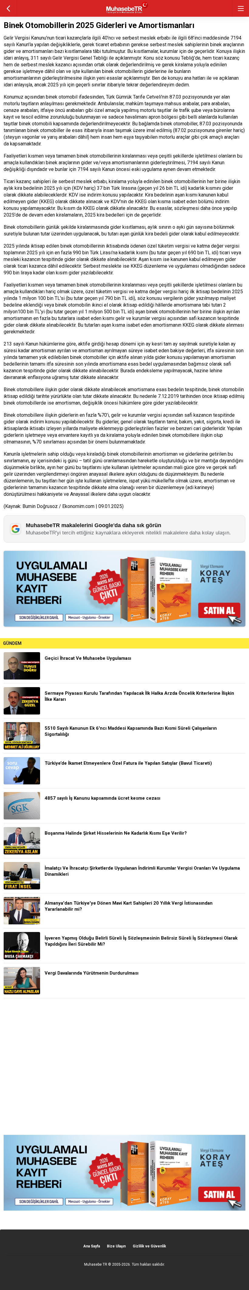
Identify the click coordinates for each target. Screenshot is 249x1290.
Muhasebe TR (95, 1264)
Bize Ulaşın (116, 1246)
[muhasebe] (124, 14)
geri (8, 8)
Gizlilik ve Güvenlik (149, 1246)
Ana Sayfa (91, 1246)
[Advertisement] (124, 1066)
